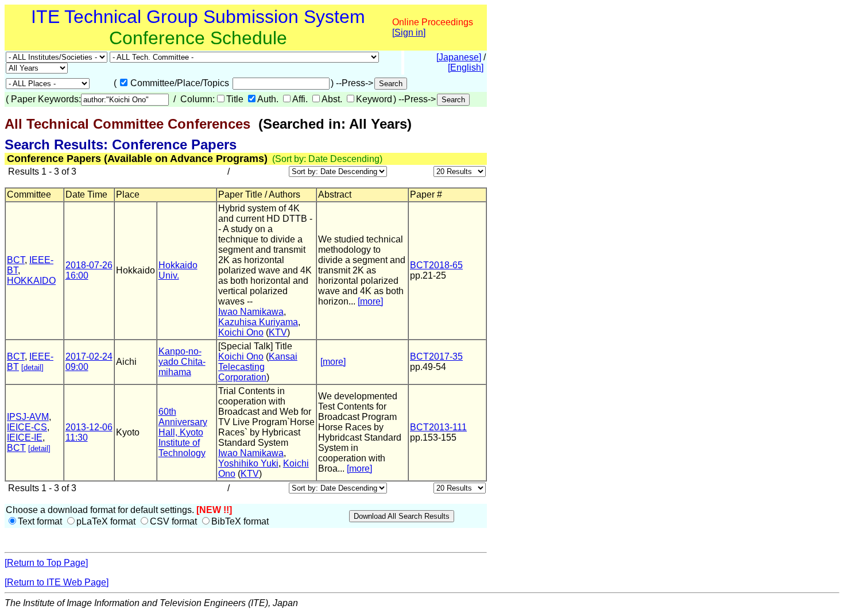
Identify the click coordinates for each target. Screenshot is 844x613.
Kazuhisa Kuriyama (258, 322)
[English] (465, 67)
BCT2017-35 (436, 356)
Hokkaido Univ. (178, 270)
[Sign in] (408, 32)
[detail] (32, 367)
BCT (16, 260)
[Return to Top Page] (46, 563)
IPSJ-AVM (28, 417)
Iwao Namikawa (251, 312)
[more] (370, 301)
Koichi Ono (241, 332)
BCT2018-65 (436, 265)
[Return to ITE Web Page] (57, 582)
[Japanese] (458, 57)
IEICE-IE (24, 437)
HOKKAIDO (31, 281)
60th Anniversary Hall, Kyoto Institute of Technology (182, 432)
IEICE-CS (27, 427)
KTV (278, 332)
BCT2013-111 (438, 427)
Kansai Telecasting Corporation (257, 367)
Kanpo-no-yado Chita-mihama (182, 361)
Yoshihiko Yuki (248, 463)
